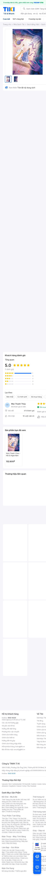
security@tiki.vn (19, 749)
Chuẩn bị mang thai (13, 811)
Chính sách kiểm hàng (9, 735)
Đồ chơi (23, 799)
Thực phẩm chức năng (14, 852)
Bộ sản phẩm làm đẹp (15, 863)
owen (39, 784)
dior (10, 784)
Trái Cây (5, 818)
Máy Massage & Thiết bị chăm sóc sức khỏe (16, 855)
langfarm (12, 786)
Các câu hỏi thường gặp (10, 723)
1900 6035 (11, 773)
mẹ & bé (42, 13)
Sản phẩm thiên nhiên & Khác (14, 857)
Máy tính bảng (12, 843)
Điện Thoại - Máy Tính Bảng (14, 836)
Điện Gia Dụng (8, 868)
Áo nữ (35, 799)
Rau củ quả (9, 820)
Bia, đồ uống (9, 826)
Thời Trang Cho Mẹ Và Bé (11, 799)
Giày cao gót (37, 833)
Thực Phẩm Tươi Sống (11, 816)
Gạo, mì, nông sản (13, 824)
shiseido (5, 786)
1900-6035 (12, 718)
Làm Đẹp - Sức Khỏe (10, 847)
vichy (24, 786)
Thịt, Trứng (13, 818)
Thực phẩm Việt (20, 820)
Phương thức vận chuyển (10, 732)
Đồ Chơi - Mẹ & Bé (9, 797)
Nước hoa (10, 862)
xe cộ (35, 13)
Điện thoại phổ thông (13, 841)
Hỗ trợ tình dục (19, 862)
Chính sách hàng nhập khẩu (11, 744)
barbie (34, 784)
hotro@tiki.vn (20, 746)
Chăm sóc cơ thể (12, 854)
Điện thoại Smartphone (10, 839)
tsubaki (33, 786)
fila (28, 786)
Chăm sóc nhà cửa (15, 832)
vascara (4, 784)
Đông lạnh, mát (16, 822)
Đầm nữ (40, 799)
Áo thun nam (37, 814)
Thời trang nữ (38, 797)
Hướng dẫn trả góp (8, 741)
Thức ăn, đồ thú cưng (13, 830)
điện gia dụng (26, 13)
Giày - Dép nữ (39, 830)
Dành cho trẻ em (12, 828)
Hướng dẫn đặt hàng (9, 729)
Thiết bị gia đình (20, 871)
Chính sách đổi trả (8, 738)
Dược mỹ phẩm (21, 864)
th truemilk (26, 784)
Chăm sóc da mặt (8, 850)
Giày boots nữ (41, 837)
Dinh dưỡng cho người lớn (15, 807)
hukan (19, 786)
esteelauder (17, 784)
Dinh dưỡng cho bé (13, 805)
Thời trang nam (39, 812)
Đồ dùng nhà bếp (8, 871)
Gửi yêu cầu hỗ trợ (8, 726)
